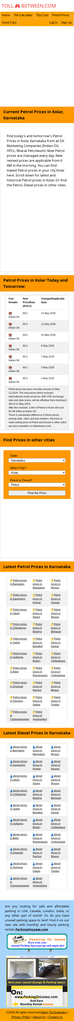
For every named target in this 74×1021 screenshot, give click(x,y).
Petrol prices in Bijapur (55, 686)
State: (14, 455)
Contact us (55, 1017)
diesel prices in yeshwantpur (40, 882)
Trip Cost (42, 15)
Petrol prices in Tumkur (55, 701)
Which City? (18, 468)
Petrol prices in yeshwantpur (40, 715)
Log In (53, 22)
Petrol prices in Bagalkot (38, 642)
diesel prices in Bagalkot (38, 809)
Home (6, 15)
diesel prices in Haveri (37, 780)
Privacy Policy (21, 1017)
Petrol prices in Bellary (37, 657)
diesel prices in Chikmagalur (58, 838)
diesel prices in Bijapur (56, 853)
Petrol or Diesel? (21, 480)
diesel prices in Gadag (37, 867)
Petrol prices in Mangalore (39, 584)
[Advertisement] (37, 66)
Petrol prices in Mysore (55, 613)
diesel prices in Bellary (37, 823)
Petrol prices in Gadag (37, 701)
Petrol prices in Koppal (37, 599)
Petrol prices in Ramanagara (40, 672)
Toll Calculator (23, 15)
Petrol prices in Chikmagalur (58, 672)
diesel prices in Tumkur (56, 867)
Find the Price (37, 493)
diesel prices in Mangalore (39, 750)
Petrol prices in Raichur (37, 686)
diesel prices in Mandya (37, 794)
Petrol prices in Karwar (55, 642)
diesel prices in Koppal (37, 765)
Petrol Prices (60, 15)
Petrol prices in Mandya (37, 628)
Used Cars (9, 22)
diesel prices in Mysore (56, 780)
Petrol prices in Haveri (37, 613)
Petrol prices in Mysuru (55, 584)
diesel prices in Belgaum (56, 794)
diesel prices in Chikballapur (58, 823)
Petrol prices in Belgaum (56, 628)
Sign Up (66, 22)
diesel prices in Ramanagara (40, 838)
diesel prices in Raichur (37, 853)
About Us (39, 1017)
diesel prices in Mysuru (56, 750)
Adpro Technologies (53, 1012)
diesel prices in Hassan (56, 765)
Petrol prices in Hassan (55, 599)
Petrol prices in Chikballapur (58, 657)
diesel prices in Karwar (56, 809)
